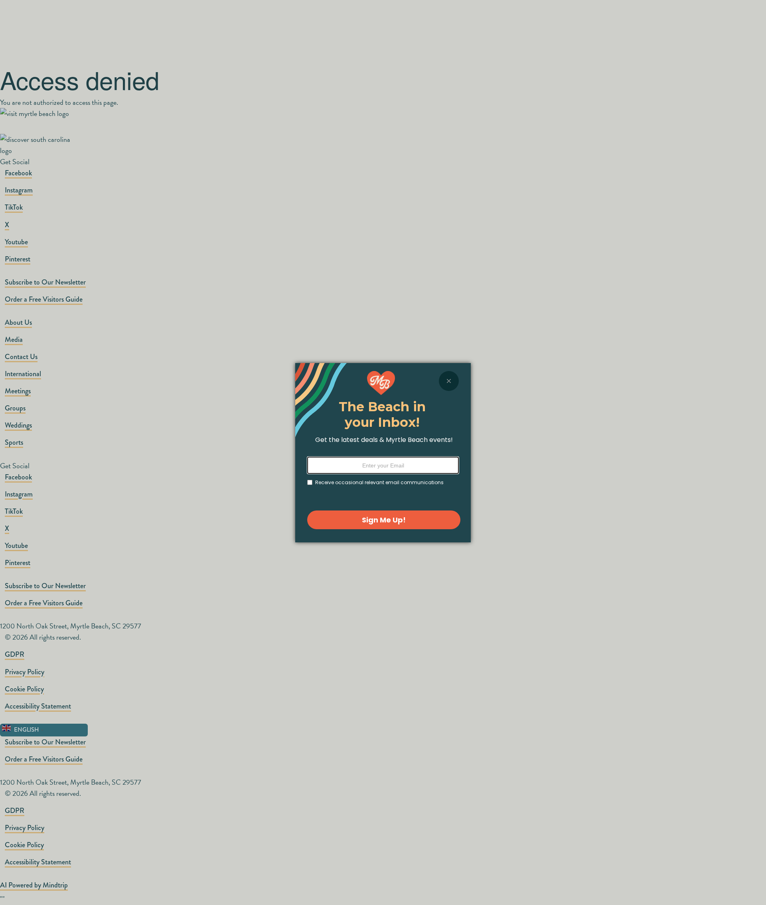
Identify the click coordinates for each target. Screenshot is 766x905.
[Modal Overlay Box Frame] (383, 452)
